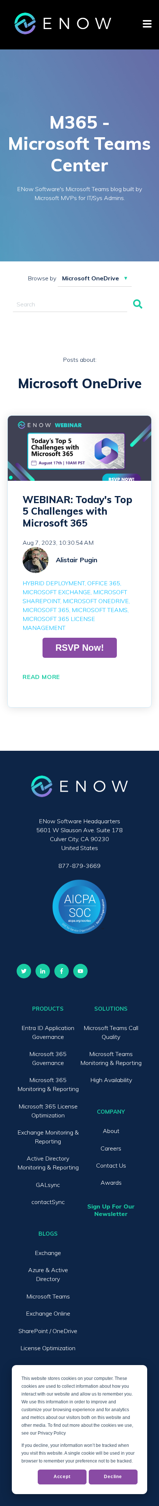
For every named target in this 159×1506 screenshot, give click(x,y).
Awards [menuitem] (111, 1182)
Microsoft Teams (100, 610)
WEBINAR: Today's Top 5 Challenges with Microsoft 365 (77, 511)
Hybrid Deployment (54, 583)
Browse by (42, 278)
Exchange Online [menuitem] (48, 1313)
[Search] (137, 304)
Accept (62, 1476)
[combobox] (70, 304)
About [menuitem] (111, 1131)
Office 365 (103, 583)
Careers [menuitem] (111, 1148)
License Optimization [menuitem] (47, 1348)
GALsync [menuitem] (48, 1184)
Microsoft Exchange (57, 592)
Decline (113, 1476)
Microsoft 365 (46, 610)
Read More (41, 676)
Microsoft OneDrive (96, 601)
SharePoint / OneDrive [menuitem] (47, 1331)
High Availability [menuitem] (111, 1080)
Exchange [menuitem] (48, 1252)
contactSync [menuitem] (48, 1202)
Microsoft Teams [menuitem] (48, 1296)
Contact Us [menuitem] (111, 1165)
